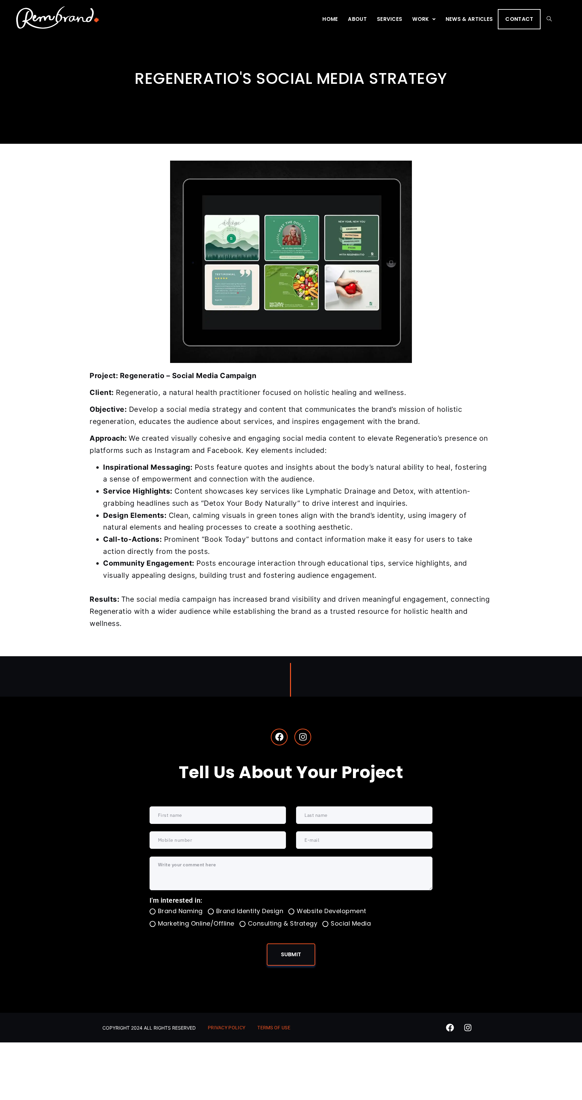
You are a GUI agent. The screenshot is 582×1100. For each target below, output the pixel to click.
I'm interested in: (176, 900)
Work (420, 19)
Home (330, 19)
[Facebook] (279, 737)
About (357, 19)
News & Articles (469, 19)
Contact (519, 19)
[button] (424, 19)
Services (389, 19)
